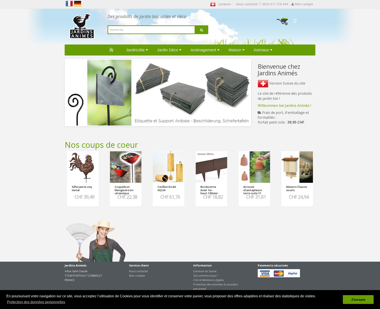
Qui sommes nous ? (205, 276)
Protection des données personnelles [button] (36, 302)
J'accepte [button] (358, 299)
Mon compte (137, 276)
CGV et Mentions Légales (208, 280)
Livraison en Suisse (205, 271)
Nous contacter (138, 271)
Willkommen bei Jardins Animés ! (284, 105)
